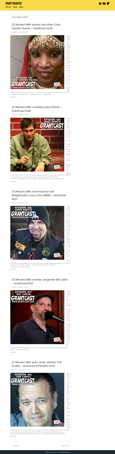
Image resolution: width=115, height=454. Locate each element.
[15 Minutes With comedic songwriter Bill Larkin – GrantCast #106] (37, 317)
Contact (21, 7)
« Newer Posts (16, 445)
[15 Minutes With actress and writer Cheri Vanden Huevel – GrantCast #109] (37, 62)
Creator (15, 7)
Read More (13, 97)
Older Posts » (66, 445)
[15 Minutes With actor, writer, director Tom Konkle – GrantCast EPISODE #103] (37, 399)
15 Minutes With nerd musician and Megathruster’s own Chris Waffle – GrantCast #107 (39, 195)
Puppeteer (8, 7)
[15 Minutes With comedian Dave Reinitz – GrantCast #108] (37, 144)
